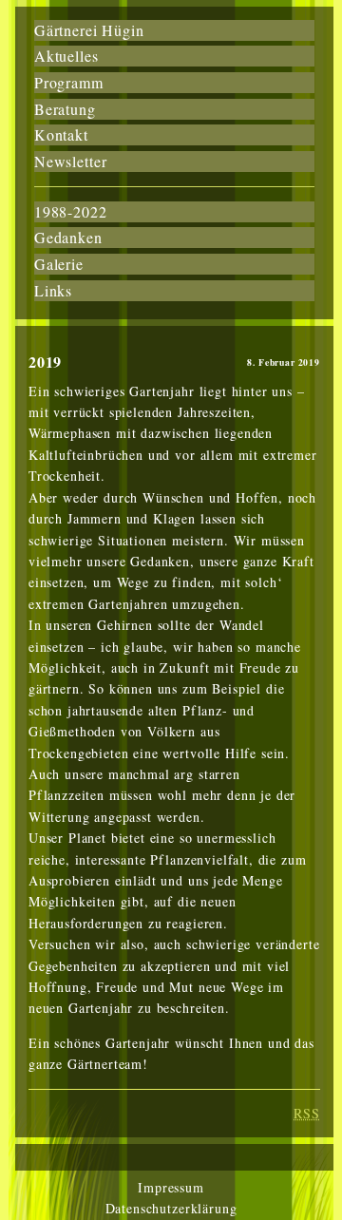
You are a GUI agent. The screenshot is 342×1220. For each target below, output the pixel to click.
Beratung (65, 109)
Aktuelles (66, 56)
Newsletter (70, 161)
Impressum (171, 1187)
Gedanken (68, 237)
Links (53, 290)
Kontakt (61, 134)
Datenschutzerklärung (171, 1208)
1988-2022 (70, 211)
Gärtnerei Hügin (89, 30)
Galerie (59, 264)
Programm (69, 82)
